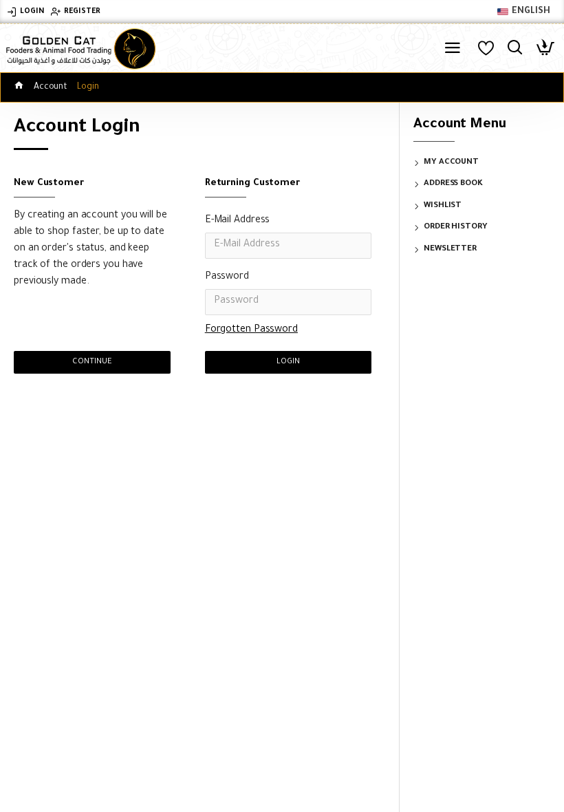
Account (50, 87)
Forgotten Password (251, 330)
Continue (91, 362)
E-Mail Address (237, 220)
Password (227, 277)
